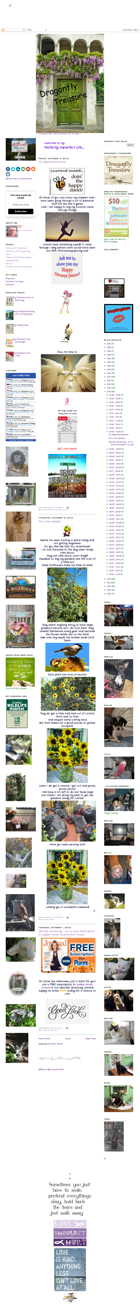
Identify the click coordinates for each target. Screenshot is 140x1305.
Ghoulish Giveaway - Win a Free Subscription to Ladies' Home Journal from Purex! (67, 933)
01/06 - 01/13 (114, 574)
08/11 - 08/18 (115, 471)
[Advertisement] (70, 13)
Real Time (20, 440)
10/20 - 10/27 (115, 424)
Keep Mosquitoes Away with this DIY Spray (24, 312)
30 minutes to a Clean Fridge (16, 381)
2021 (109, 362)
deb (22, 226)
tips (56, 1030)
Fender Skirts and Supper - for (17, 399)
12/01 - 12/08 (115, 409)
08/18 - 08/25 (115, 467)
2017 (109, 377)
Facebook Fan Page (14, 281)
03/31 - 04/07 (115, 537)
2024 (109, 351)
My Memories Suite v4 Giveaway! (23, 299)
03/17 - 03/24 (115, 545)
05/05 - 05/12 (115, 519)
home (49, 1030)
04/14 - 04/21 (115, 530)
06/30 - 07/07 (115, 489)
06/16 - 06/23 (115, 497)
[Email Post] (67, 507)
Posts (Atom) (57, 1044)
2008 (109, 593)
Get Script (13, 440)
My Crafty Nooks (20, 325)
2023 (109, 355)
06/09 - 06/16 (115, 500)
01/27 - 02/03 (115, 563)
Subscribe (21, 211)
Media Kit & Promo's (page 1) (19, 257)
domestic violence (53, 509)
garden (51, 919)
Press (8, 254)
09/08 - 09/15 (115, 456)
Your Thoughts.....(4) (60, 917)
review (52, 1030)
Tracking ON (29, 440)
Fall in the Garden (50, 521)
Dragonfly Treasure (25, 425)
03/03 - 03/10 (115, 552)
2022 (109, 358)
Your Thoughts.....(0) (59, 1028)
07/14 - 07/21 (115, 482)
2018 (109, 373)
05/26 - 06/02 (115, 508)
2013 (109, 391)
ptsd (67, 509)
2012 (109, 579)
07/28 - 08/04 (115, 478)
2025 (109, 347)
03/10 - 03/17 (115, 548)
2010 (109, 586)
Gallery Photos (12, 260)
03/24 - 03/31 (115, 541)
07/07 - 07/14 (115, 486)
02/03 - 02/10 (115, 559)
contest (45, 1030)
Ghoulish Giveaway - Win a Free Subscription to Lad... (121, 443)
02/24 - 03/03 (115, 556)
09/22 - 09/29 (115, 449)
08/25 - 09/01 (115, 464)
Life (64, 509)
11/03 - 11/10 (114, 417)
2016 (109, 380)
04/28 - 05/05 (115, 523)
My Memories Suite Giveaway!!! (21, 340)
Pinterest (10, 284)
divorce (45, 509)
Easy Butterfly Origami (19, 386)
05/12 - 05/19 (115, 515)
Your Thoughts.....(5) (60, 507)
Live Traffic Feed (21, 375)
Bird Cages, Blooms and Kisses (17, 393)
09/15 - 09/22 (115, 453)
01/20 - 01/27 (115, 567)
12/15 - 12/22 (114, 402)
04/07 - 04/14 (115, 534)
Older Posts (90, 1038)
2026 (109, 343)
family (60, 509)
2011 (109, 582)
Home (67, 1038)
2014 (109, 388)
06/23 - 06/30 (115, 493)
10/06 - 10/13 (114, 428)
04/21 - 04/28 (115, 526)
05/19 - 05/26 (115, 511)
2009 (109, 590)
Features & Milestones (16, 248)
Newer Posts (44, 1038)
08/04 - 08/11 (115, 475)
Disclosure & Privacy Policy (18, 251)
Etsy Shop (10, 278)
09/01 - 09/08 (115, 460)
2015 (109, 384)
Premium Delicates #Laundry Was (18, 412)
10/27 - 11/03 (115, 420)
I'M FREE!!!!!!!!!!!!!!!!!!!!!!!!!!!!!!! (52, 162)
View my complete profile (25, 230)
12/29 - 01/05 (115, 395)
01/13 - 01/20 (114, 570)
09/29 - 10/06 (115, 431)
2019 (109, 369)
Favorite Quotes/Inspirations (19, 266)
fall (48, 919)
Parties (9, 263)
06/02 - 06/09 (115, 504)
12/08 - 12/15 (115, 406)
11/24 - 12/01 (114, 413)
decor (44, 919)
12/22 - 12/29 (115, 398)
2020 (109, 366)
